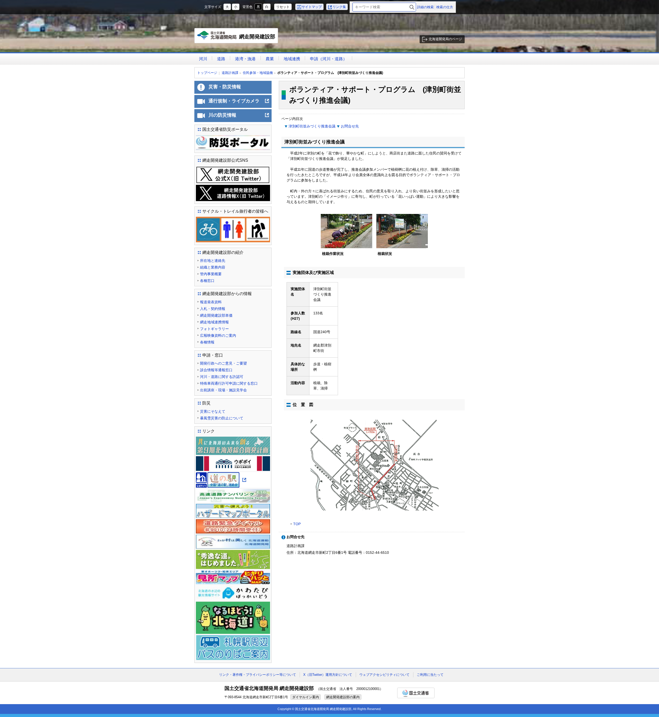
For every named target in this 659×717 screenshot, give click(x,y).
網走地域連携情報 (214, 322)
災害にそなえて (212, 411)
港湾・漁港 (245, 59)
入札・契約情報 (212, 309)
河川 (203, 59)
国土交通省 (416, 693)
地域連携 (292, 59)
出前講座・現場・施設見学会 (223, 390)
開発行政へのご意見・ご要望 (223, 363)
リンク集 (339, 7)
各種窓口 (207, 281)
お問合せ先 (350, 126)
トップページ (207, 73)
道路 (221, 59)
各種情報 (207, 342)
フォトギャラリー (214, 329)
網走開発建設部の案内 (343, 697)
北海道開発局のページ (445, 39)
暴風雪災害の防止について (221, 418)
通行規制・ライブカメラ (239, 103)
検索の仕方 (444, 7)
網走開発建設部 (237, 38)
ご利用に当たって (430, 675)
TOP (297, 524)
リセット (283, 7)
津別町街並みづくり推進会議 (312, 126)
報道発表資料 (211, 302)
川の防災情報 (239, 117)
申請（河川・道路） (328, 59)
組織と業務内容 (212, 267)
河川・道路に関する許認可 (221, 377)
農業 (270, 59)
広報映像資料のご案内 (218, 335)
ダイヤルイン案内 (305, 697)
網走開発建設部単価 (216, 315)
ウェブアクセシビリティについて (384, 675)
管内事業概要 (211, 274)
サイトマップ (312, 7)
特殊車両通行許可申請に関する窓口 (229, 383)
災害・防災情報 (225, 86)
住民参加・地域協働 (258, 73)
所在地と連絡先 (212, 260)
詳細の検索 (425, 7)
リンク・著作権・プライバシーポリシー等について (257, 675)
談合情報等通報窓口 (216, 370)
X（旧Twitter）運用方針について (327, 675)
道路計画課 (230, 73)
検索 (412, 7)
